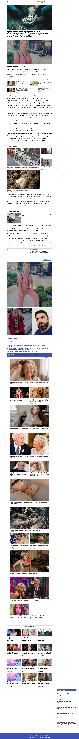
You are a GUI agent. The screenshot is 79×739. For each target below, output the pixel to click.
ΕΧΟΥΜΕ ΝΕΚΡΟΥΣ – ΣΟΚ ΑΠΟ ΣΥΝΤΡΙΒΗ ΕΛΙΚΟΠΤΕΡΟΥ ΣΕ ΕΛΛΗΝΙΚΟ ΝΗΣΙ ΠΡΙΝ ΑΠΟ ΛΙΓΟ (26, 343)
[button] (29, 17)
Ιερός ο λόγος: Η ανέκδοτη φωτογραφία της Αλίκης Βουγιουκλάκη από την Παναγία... (45, 668)
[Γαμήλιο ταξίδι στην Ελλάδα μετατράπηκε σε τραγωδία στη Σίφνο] (14, 218)
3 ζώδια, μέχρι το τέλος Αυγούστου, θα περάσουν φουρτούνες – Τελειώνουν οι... (13, 668)
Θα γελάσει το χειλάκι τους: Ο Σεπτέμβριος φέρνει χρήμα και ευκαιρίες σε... (44, 639)
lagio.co (48, 737)
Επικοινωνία (46, 735)
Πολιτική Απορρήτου (38, 735)
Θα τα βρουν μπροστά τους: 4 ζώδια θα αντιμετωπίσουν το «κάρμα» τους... (44, 683)
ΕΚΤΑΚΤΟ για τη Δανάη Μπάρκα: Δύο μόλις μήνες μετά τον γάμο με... (29, 683)
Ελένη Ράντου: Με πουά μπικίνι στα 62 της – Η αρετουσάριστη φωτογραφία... (13, 639)
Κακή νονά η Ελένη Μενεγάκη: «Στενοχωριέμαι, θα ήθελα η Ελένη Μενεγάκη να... (28, 639)
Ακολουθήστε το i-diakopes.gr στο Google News (25, 355)
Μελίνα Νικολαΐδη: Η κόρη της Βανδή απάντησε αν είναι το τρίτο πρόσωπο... (28, 668)
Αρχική (32, 735)
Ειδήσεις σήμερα (12, 338)
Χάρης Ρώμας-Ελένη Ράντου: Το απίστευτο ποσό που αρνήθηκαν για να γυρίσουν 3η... (14, 653)
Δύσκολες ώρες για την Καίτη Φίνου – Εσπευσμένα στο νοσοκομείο (22, 341)
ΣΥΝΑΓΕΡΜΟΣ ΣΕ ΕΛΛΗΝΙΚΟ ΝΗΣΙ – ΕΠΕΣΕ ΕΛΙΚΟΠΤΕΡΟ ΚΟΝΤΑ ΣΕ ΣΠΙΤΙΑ (22, 351)
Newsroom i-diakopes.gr (12, 66)
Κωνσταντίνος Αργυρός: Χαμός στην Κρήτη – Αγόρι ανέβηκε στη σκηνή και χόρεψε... (44, 653)
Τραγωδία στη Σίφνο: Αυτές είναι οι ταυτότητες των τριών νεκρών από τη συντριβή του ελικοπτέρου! (27, 346)
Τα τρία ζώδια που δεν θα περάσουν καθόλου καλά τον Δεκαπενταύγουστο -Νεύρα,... (13, 683)
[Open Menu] (7, 1)
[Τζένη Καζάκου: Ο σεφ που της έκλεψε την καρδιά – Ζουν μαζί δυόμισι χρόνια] (29, 647)
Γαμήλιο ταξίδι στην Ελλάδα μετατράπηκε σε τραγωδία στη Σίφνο (36, 214)
